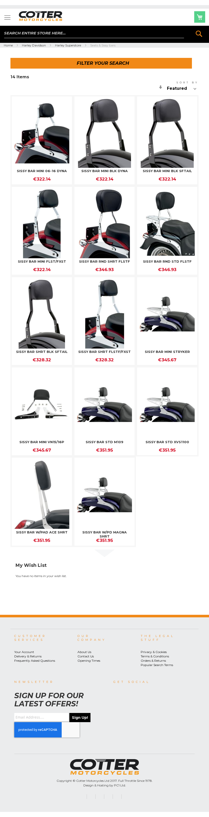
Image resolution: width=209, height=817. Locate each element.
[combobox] (94, 33)
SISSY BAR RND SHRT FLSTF (104, 261)
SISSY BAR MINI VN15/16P (41, 442)
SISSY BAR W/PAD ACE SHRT (42, 532)
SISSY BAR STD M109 (104, 442)
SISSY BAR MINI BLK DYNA (104, 171)
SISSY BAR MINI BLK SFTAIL (167, 171)
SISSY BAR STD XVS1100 (167, 442)
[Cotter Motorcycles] (46, 16)
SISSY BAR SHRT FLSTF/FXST (104, 352)
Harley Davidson (34, 45)
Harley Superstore (68, 45)
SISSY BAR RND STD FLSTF (167, 261)
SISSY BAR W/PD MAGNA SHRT (104, 534)
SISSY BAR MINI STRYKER (167, 352)
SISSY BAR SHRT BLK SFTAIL (42, 352)
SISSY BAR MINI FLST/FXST (42, 261)
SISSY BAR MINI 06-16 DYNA (42, 171)
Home (9, 45)
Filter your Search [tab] (103, 63)
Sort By (188, 82)
